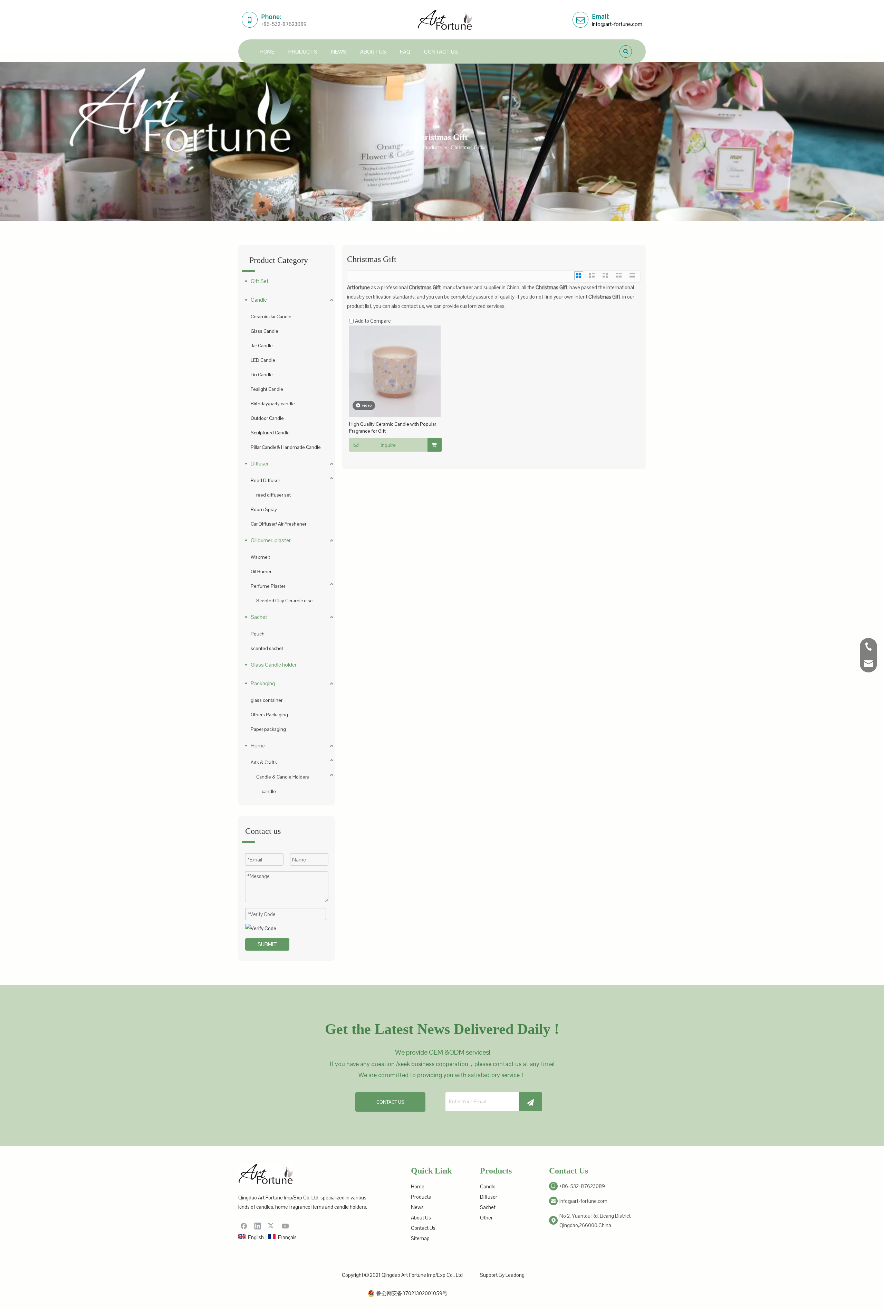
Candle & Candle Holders (282, 777)
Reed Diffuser (265, 480)
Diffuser (260, 463)
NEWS (338, 51)
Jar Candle (262, 345)
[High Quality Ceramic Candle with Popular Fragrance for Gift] (395, 370)
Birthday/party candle (273, 403)
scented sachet (267, 648)
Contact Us (423, 1228)
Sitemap (420, 1238)
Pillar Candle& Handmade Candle (286, 447)
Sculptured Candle (270, 433)
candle (269, 791)
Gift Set (260, 281)
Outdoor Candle (267, 418)
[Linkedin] (257, 1225)
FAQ (405, 51)
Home (258, 745)
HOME (267, 51)
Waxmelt (260, 557)
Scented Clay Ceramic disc (284, 600)
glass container (266, 700)
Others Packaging (269, 714)
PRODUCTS (302, 51)
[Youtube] (285, 1225)
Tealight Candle (267, 389)
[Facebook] (243, 1225)
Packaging (263, 683)
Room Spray (264, 509)
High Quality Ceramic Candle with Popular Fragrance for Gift (392, 427)
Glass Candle (264, 331)
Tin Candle (262, 374)
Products (421, 1197)
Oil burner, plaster (271, 540)
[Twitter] (271, 1225)
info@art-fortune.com (617, 24)
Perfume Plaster (268, 586)
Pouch (258, 634)
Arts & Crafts (264, 762)
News (417, 1207)
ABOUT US (373, 51)
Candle (259, 299)
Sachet (259, 617)
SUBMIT (267, 944)
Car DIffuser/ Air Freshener (278, 524)
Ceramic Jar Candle (271, 316)
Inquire (388, 445)
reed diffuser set (273, 495)
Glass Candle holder (274, 664)
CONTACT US (441, 51)
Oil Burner (261, 571)
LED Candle (263, 360)
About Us (421, 1217)
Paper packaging (268, 729)
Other (486, 1217)
